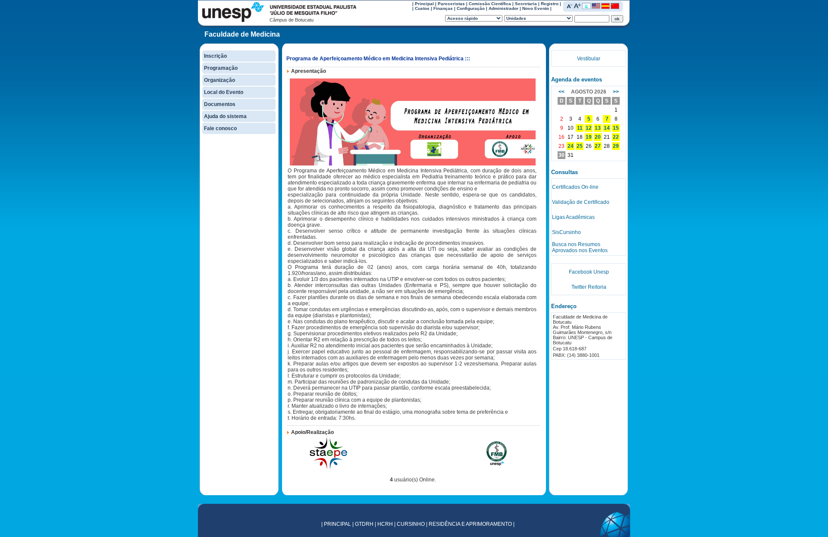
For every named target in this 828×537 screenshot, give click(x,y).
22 (616, 137)
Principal (424, 3)
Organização (219, 80)
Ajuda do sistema (225, 116)
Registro (549, 3)
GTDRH (364, 524)
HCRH (385, 524)
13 (598, 128)
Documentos (219, 104)
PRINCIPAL (337, 524)
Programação (221, 68)
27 (598, 146)
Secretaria (526, 3)
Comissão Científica (490, 3)
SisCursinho (566, 232)
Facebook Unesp (589, 272)
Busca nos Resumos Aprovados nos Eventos (580, 247)
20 (598, 137)
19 (589, 137)
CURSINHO (411, 524)
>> (616, 92)
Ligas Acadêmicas (573, 217)
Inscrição (215, 56)
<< (561, 92)
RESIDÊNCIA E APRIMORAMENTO (470, 524)
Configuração (471, 8)
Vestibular (588, 59)
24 (571, 146)
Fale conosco (220, 128)
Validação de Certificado (580, 202)
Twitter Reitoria (588, 287)
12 (589, 128)
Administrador (503, 8)
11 (580, 128)
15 (616, 128)
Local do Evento (223, 92)
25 (580, 146)
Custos (422, 8)
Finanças (443, 8)
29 (616, 146)
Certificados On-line (575, 187)
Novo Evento (535, 8)
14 (607, 128)
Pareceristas (451, 3)
